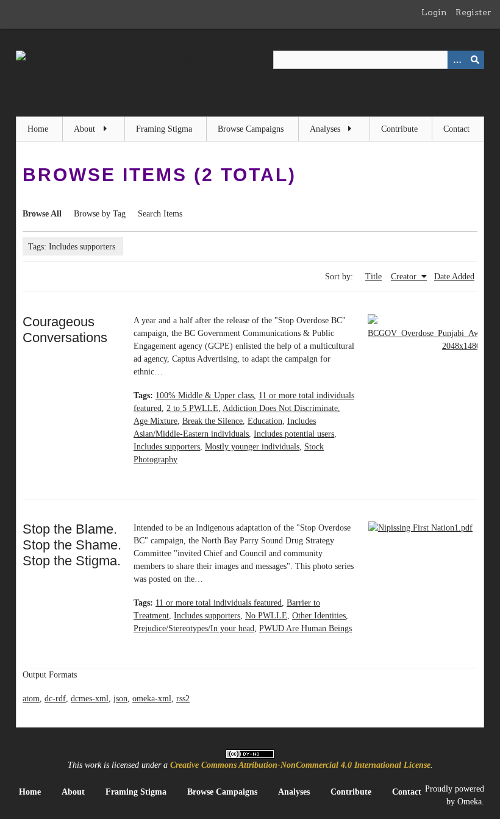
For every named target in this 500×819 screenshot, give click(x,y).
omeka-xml (151, 698)
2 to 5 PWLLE (192, 408)
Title (373, 276)
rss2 (183, 698)
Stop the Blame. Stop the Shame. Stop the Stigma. (72, 544)
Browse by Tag (100, 213)
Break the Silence (212, 421)
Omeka (469, 801)
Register (473, 12)
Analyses (325, 129)
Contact (456, 129)
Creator (405, 276)
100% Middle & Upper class (204, 395)
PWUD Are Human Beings (305, 628)
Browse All (42, 213)
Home (37, 129)
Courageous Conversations (65, 329)
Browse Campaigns (251, 129)
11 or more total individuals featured (218, 602)
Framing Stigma (164, 129)
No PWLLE (266, 615)
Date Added (454, 276)
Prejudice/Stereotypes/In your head (194, 628)
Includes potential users (294, 433)
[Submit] (475, 60)
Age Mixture (155, 421)
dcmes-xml (90, 698)
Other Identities (319, 615)
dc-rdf (55, 698)
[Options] (457, 60)
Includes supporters (167, 446)
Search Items (160, 213)
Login (434, 12)
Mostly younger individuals (252, 446)
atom (31, 698)
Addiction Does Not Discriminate (280, 408)
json (120, 698)
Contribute (399, 129)
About (84, 129)
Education (265, 421)
